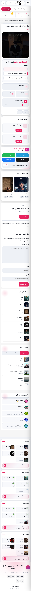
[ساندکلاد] (22, 581)
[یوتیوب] (13, 576)
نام (28, 266)
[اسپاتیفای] (18, 581)
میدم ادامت (10, 193)
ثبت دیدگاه (24, 217)
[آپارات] (9, 576)
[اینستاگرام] (18, 576)
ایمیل (27, 275)
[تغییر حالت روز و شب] (3, 3)
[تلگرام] (22, 576)
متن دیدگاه (25, 244)
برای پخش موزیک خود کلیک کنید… (15, 20)
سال (7, 353)
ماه (15, 353)
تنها (28, 30)
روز (24, 353)
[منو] (28, 3)
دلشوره (27, 193)
